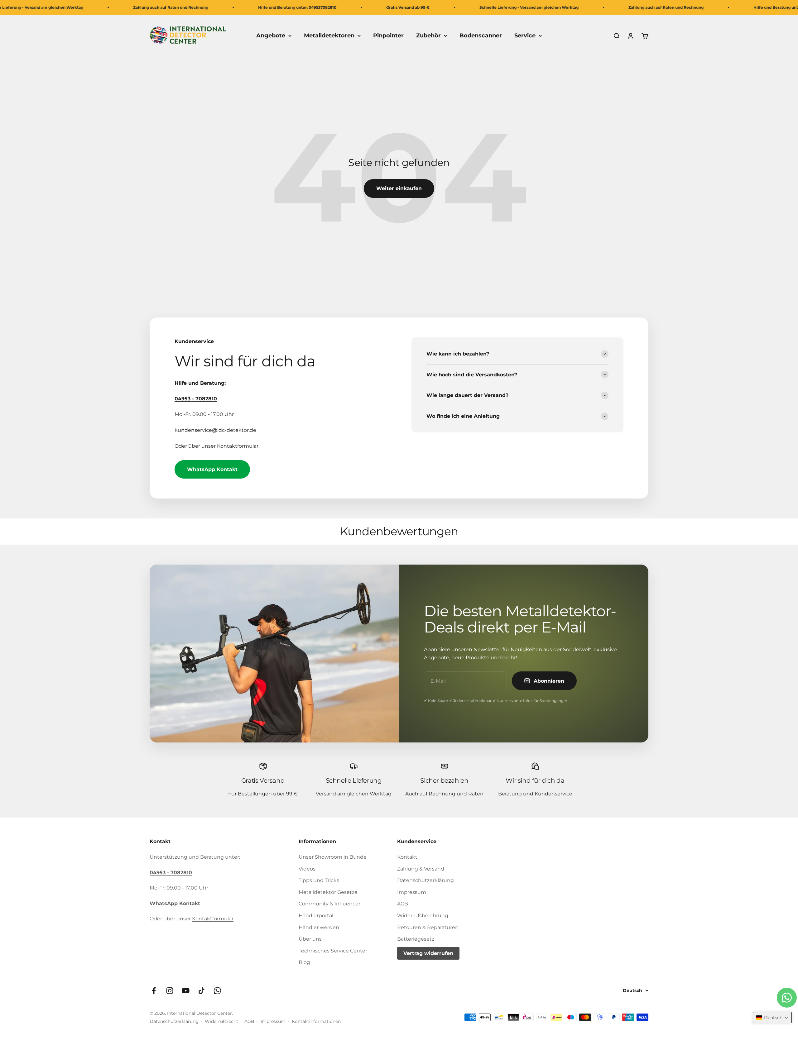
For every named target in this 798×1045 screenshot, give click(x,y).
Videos (307, 869)
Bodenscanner (480, 35)
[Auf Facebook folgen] (154, 990)
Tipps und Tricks (319, 880)
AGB (402, 904)
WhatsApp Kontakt (212, 469)
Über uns (310, 939)
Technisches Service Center (333, 951)
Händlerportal (316, 916)
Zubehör (428, 35)
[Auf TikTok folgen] (201, 990)
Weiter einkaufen (399, 188)
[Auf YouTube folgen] (185, 990)
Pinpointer (388, 35)
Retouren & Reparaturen (428, 927)
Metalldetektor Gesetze (328, 892)
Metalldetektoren (329, 35)
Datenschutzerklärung (425, 880)
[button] (772, 1017)
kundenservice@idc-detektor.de (215, 430)
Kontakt (407, 857)
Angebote (270, 35)
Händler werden (319, 927)
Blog (304, 962)
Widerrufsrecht (221, 1021)
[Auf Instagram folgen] (170, 990)
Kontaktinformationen (316, 1021)
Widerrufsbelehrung (422, 916)
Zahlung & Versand (420, 869)
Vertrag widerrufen (428, 953)
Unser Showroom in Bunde (333, 857)
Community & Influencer (329, 904)
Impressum (411, 892)
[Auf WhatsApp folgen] (217, 990)
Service (525, 35)
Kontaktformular (237, 446)
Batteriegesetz (415, 939)
